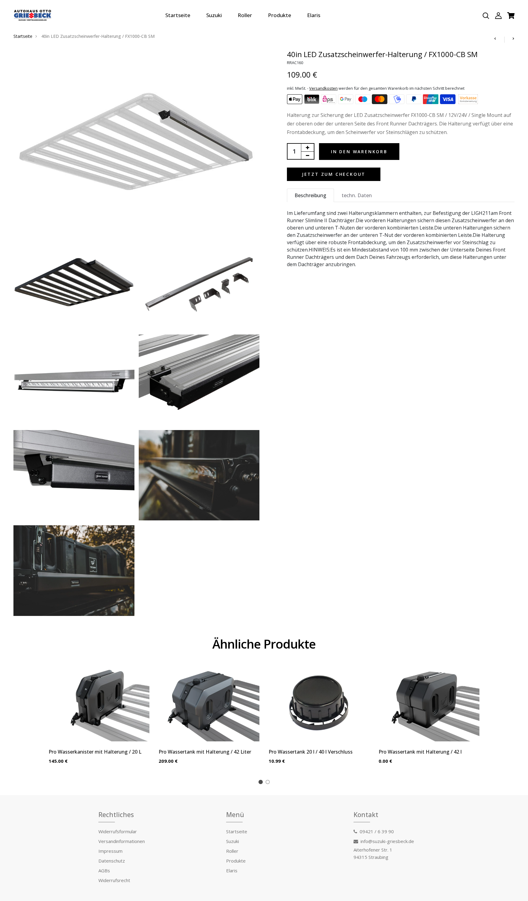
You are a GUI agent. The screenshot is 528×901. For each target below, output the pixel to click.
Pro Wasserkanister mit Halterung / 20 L (95, 751)
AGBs (104, 870)
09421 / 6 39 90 (377, 831)
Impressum (110, 851)
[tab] (310, 195)
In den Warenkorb (359, 151)
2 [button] (269, 783)
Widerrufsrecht (114, 880)
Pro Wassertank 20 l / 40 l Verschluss (311, 751)
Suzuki (214, 15)
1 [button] (262, 783)
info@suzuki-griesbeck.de (387, 841)
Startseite (177, 15)
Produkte (279, 15)
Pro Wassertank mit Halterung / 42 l (420, 751)
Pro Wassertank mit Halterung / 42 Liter (205, 751)
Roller (245, 15)
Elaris (313, 15)
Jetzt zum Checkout (333, 174)
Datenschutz (111, 861)
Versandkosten (323, 88)
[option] (99, 720)
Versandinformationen (121, 841)
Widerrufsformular (117, 831)
